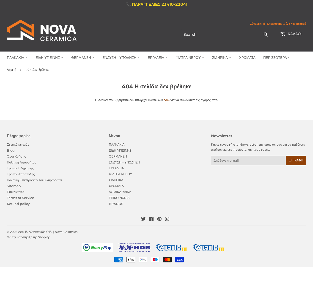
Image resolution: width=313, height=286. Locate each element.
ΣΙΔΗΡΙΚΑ (220, 57)
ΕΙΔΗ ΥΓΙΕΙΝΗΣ (48, 57)
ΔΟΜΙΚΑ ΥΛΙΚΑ (120, 192)
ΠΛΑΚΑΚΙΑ (16, 57)
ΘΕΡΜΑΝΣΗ (81, 57)
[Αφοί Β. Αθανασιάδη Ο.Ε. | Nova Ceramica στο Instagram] (167, 220)
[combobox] (226, 34)
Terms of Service (20, 198)
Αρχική (11, 69)
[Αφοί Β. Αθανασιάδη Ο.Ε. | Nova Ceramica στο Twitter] (143, 220)
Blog (11, 150)
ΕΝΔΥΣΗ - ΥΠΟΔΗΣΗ (119, 57)
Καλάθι (294, 34)
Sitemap (14, 186)
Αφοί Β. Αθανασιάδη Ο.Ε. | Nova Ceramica (48, 232)
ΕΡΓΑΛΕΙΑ (156, 57)
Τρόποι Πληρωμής (20, 168)
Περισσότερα (275, 57)
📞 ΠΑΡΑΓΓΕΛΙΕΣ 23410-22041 (156, 4)
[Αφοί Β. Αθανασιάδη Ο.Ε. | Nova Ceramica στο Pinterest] (159, 220)
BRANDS (116, 204)
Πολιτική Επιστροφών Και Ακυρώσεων (34, 180)
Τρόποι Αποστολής (21, 174)
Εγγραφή (296, 160)
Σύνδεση (255, 23)
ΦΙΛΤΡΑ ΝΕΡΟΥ (189, 57)
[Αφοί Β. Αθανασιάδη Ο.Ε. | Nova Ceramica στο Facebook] (151, 220)
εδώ (167, 100)
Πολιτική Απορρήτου (21, 162)
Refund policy (18, 204)
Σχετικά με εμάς (18, 144)
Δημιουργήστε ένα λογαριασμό (286, 23)
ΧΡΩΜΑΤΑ (247, 57)
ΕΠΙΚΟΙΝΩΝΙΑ (119, 198)
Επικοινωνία (15, 192)
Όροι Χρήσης (16, 156)
